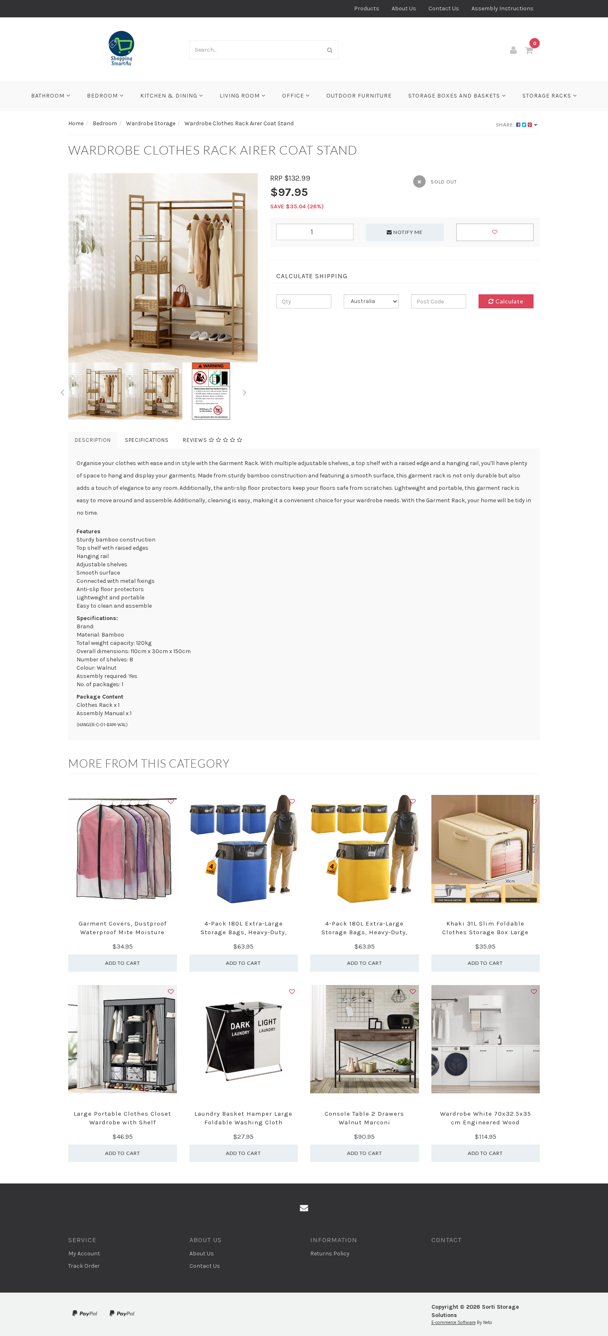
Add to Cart (122, 963)
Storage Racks (547, 95)
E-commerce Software (453, 1322)
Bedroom (103, 95)
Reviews (196, 440)
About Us (404, 8)
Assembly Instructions (503, 8)
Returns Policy (329, 1253)
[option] (163, 268)
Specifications (147, 440)
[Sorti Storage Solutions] (122, 48)
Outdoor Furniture (359, 95)
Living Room (240, 95)
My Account (84, 1253)
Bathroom (48, 95)
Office (294, 95)
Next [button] (245, 391)
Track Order (84, 1265)
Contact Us (443, 8)
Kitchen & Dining (169, 95)
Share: (506, 125)
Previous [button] (62, 391)
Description (93, 440)
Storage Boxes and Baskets (455, 95)
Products (366, 8)
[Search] (330, 50)
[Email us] (304, 1208)
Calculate (509, 301)
